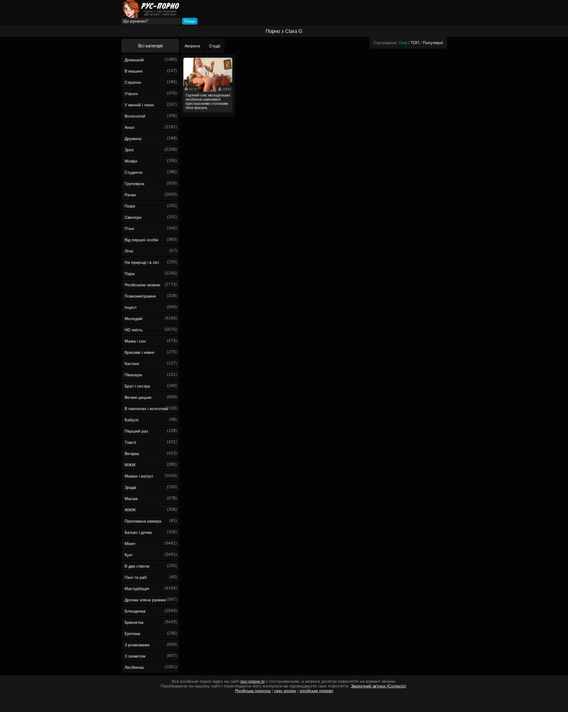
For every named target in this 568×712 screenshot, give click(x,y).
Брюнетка (134, 622)
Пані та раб (136, 577)
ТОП (415, 42)
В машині (134, 71)
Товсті (130, 442)
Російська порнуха (253, 690)
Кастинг (132, 363)
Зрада (130, 487)
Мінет (130, 543)
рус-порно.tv (253, 681)
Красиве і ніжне (139, 352)
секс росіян (285, 690)
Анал (129, 127)
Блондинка (135, 611)
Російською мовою (142, 284)
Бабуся (131, 419)
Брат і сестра (137, 386)
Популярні (433, 42)
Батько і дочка (138, 532)
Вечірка (132, 453)
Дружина (133, 138)
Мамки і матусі (139, 476)
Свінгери (133, 217)
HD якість (134, 329)
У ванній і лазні (139, 104)
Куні (128, 554)
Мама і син (135, 341)
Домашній (134, 59)
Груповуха (134, 183)
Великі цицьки (138, 397)
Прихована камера (143, 521)
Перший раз (136, 431)
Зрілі (129, 149)
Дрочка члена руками (145, 599)
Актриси (192, 46)
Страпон (133, 82)
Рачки (130, 194)
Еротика (132, 633)
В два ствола (137, 566)
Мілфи (131, 161)
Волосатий (135, 116)
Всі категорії (150, 45)
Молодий (133, 318)
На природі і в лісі (142, 262)
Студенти (134, 172)
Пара (130, 273)
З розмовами (137, 644)
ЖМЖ (130, 509)
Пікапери (133, 374)
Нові (403, 42)
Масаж (131, 498)
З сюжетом (135, 656)
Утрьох (131, 93)
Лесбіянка (134, 667)
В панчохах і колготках (146, 408)
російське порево (316, 690)
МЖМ (130, 464)
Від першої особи (141, 239)
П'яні (129, 228)
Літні (129, 251)
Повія (130, 206)
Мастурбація (137, 588)
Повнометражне (140, 296)
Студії (214, 46)
